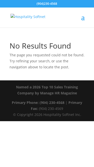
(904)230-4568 (47, 4)
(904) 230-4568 (52, 102)
